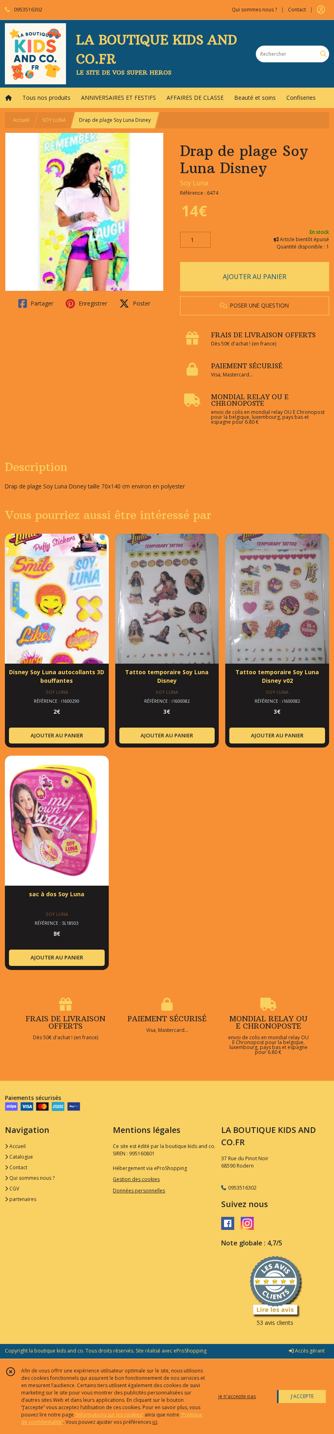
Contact (297, 9)
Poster (140, 303)
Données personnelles (139, 1190)
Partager (41, 303)
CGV (13, 1188)
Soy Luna (194, 182)
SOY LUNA (54, 120)
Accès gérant (309, 1350)
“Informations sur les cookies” (109, 1414)
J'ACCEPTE (302, 1396)
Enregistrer (92, 303)
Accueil (21, 120)
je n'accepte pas (237, 1396)
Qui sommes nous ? (31, 1177)
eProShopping (190, 1350)
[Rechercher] (323, 54)
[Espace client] (321, 10)
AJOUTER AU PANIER (254, 276)
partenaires (22, 1199)
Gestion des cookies (136, 1179)
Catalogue (20, 1156)
